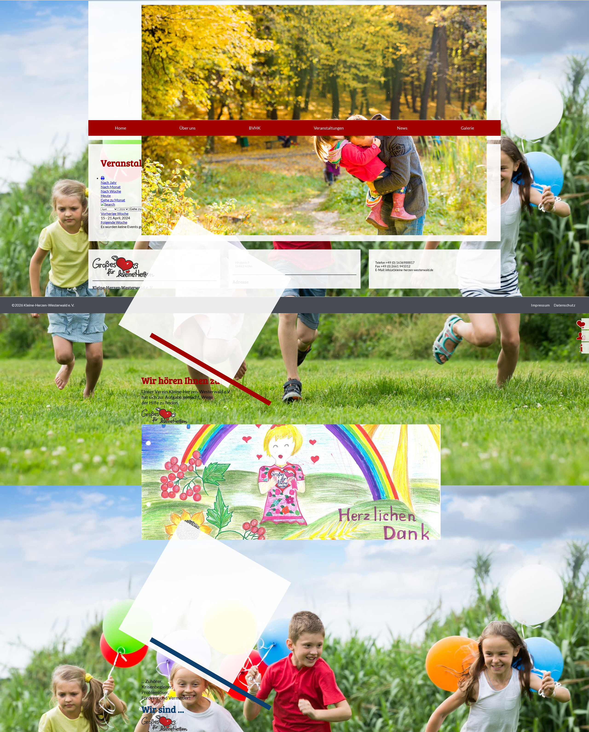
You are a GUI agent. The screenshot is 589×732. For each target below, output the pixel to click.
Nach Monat (111, 187)
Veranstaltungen (329, 127)
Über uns (187, 127)
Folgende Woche (114, 222)
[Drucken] (102, 178)
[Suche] (108, 204)
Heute (106, 195)
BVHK (254, 127)
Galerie (467, 127)
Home (120, 127)
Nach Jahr (109, 182)
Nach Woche (111, 191)
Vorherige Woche (114, 213)
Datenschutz (564, 305)
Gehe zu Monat (113, 200)
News (402, 127)
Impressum (540, 305)
